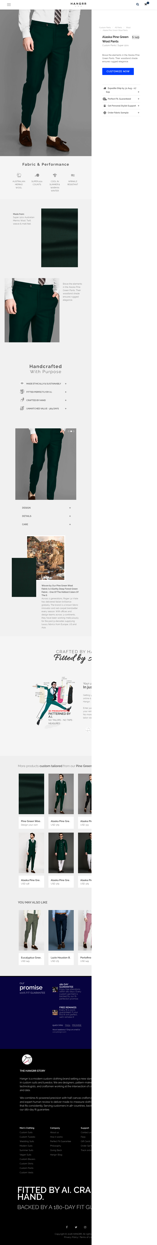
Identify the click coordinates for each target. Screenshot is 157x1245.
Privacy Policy (71, 1237)
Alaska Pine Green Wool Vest (38, 880)
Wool (128, 27)
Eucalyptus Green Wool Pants (38, 957)
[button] (46, 82)
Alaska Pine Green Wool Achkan (69, 880)
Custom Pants (105, 27)
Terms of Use (86, 1237)
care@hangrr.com (59, 1032)
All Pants (118, 27)
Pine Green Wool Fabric (35, 821)
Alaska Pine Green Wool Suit (67, 821)
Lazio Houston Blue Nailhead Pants (71, 957)
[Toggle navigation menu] (7, 4)
